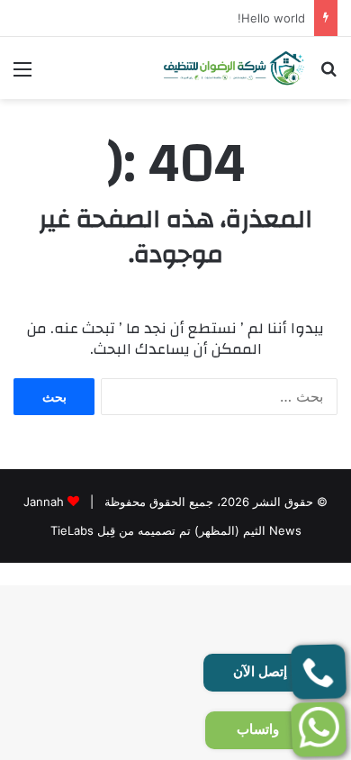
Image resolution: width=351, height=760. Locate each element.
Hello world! (271, 18)
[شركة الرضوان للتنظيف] (234, 68)
